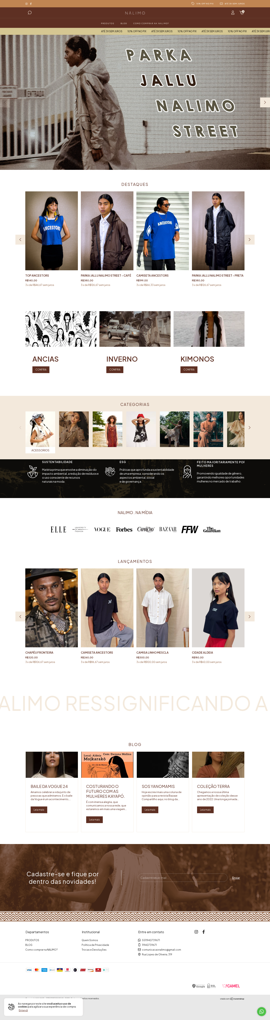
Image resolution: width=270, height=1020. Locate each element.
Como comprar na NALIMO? (151, 23)
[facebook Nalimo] (31, 3)
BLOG (124, 23)
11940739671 (149, 944)
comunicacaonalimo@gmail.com (161, 949)
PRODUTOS (107, 23)
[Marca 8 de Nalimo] (212, 529)
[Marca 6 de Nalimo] (168, 529)
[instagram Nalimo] (26, 3)
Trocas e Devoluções (94, 949)
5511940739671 (151, 940)
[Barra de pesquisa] (29, 13)
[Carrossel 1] (135, 102)
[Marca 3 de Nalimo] (102, 529)
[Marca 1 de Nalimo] (58, 529)
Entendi (23, 1010)
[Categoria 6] (208, 429)
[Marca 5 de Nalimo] (146, 529)
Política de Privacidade (95, 944)
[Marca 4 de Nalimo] (124, 529)
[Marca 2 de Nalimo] (80, 529)
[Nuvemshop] (232, 999)
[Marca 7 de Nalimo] (190, 529)
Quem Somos (90, 940)
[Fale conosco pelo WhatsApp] (261, 1011)
